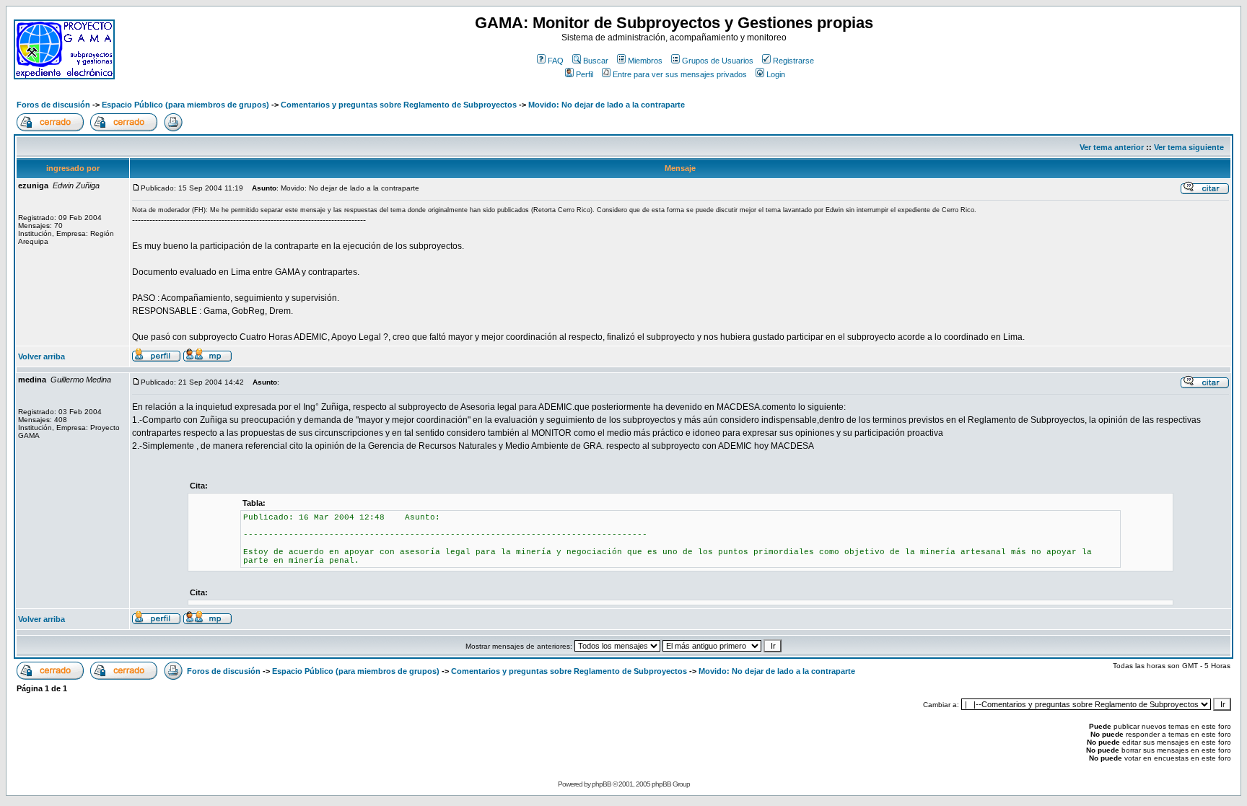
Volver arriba (41, 356)
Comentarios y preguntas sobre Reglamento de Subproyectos (399, 104)
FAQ (556, 60)
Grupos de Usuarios (717, 60)
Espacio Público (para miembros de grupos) (185, 104)
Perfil (584, 74)
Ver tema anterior (1112, 147)
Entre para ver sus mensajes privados (680, 74)
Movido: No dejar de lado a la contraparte (606, 104)
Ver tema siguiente (1189, 147)
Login (775, 74)
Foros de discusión (53, 104)
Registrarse (793, 60)
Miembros (645, 60)
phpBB (601, 784)
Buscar (595, 60)
